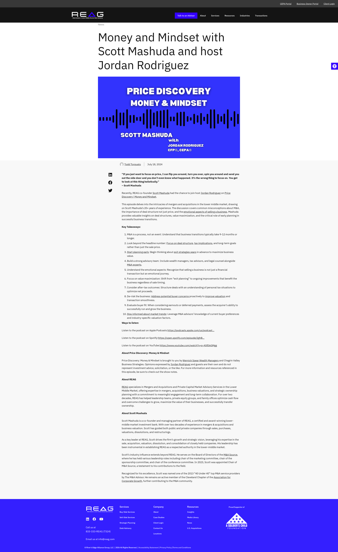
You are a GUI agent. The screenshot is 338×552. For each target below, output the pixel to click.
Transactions (261, 15)
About (203, 15)
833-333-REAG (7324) (98, 531)
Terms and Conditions (182, 547)
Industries (245, 15)
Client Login (329, 3)
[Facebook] (94, 519)
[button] (334, 66)
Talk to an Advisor (186, 15)
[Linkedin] (87, 519)
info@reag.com (106, 539)
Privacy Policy (166, 547)
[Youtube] (101, 519)
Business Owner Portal (307, 3)
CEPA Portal (285, 3)
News (101, 24)
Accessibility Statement (148, 547)
